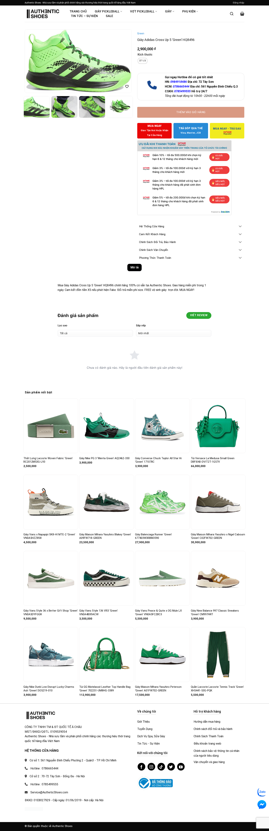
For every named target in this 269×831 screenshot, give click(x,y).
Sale (109, 16)
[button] (238, 2)
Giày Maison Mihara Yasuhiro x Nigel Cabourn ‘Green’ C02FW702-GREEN (218, 536)
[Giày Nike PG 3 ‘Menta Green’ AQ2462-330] (106, 426)
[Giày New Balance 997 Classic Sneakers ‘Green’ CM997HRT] (218, 578)
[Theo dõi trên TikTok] (161, 767)
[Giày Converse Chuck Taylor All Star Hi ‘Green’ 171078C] (162, 426)
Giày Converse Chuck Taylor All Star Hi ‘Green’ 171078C (158, 460)
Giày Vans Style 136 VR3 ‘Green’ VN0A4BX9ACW (98, 612)
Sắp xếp (141, 325)
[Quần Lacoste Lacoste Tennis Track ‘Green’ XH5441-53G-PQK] (218, 654)
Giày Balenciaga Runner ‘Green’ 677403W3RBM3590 (153, 536)
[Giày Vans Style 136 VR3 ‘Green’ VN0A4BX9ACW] (106, 578)
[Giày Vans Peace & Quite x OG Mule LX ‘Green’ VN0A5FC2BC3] (162, 578)
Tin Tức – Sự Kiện (84, 16)
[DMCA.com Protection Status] (34, 809)
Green (140, 33)
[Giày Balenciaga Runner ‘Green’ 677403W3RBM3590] (162, 502)
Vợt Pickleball (142, 11)
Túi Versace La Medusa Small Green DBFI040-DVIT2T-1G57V (212, 460)
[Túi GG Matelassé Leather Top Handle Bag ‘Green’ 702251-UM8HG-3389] (106, 654)
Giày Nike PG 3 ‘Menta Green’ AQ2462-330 (104, 458)
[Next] (125, 61)
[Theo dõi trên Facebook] (141, 767)
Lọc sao (62, 325)
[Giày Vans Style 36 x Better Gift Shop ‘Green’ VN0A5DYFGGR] (50, 578)
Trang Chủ (78, 11)
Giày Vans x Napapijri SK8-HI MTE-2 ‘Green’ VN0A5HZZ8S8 (49, 536)
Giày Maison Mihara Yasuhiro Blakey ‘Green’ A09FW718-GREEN (105, 536)
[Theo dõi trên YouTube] (181, 767)
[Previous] (31, 61)
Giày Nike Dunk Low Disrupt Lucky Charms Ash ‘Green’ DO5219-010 (48, 688)
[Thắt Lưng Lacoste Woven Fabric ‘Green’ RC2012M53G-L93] (50, 425)
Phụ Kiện (189, 11)
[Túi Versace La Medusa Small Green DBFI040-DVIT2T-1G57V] (218, 425)
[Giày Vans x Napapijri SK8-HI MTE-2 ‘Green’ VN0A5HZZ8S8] (50, 502)
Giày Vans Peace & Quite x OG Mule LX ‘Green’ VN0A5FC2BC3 (158, 612)
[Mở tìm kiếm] (231, 14)
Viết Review (199, 315)
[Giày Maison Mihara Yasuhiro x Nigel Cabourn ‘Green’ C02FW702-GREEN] (218, 502)
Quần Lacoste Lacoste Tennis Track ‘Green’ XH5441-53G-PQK (217, 688)
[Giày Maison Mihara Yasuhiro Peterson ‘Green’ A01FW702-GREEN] (162, 654)
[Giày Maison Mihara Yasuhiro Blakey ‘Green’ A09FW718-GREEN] (106, 502)
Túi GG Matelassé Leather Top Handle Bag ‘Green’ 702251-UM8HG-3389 (104, 688)
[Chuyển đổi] (240, 226)
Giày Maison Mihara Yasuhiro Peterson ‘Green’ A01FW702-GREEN (158, 688)
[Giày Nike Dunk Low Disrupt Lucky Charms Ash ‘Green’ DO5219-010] (50, 654)
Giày (168, 11)
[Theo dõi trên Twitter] (171, 767)
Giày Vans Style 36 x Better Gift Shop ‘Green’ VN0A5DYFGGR (50, 612)
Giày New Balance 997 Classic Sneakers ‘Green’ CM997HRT (215, 612)
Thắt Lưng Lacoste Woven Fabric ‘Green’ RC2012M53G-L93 (48, 460)
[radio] (142, 61)
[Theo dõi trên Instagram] (151, 767)
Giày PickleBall (107, 11)
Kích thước (145, 54)
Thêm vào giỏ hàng (191, 112)
